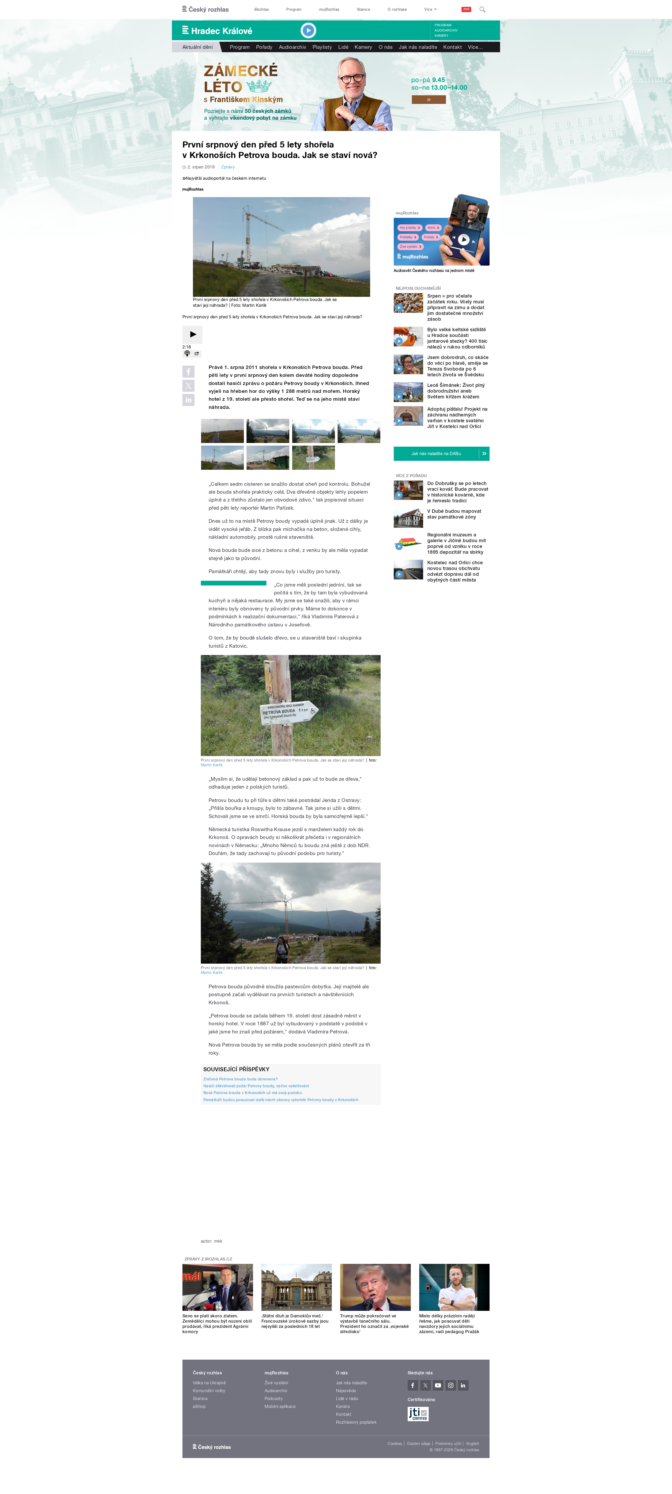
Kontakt (452, 47)
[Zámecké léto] (336, 91)
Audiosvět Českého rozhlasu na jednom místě (434, 270)
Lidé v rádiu (347, 1398)
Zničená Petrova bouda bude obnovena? (240, 1079)
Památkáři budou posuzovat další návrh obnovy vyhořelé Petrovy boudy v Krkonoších (280, 1100)
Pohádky (406, 237)
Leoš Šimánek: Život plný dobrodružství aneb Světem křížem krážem (456, 390)
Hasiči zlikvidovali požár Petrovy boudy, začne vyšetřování (256, 1086)
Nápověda (346, 1390)
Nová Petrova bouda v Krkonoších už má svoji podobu (252, 1093)
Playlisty (322, 47)
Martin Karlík (212, 765)
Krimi (431, 228)
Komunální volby (209, 1390)
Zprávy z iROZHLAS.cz (208, 1259)
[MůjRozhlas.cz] (192, 189)
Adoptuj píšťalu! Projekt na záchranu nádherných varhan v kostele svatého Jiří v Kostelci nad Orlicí (457, 417)
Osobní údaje (418, 1444)
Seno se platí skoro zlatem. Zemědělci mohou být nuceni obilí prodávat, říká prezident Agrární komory (217, 1323)
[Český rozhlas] (205, 9)
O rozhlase (397, 9)
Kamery (441, 36)
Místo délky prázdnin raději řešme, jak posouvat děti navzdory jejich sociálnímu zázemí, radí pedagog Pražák (449, 1323)
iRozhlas (261, 9)
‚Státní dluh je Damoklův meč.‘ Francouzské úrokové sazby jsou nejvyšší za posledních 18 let (295, 1321)
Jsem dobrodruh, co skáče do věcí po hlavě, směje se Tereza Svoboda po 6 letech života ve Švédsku (458, 366)
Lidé (343, 47)
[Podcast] (187, 354)
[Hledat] (482, 9)
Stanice (363, 9)
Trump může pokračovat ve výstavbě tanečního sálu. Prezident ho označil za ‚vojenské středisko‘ (374, 1323)
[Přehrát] (192, 335)
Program (293, 9)
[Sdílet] (196, 354)
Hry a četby (408, 228)
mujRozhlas (329, 9)
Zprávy (228, 167)
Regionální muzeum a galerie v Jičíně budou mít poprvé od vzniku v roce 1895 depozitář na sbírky (456, 543)
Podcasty (274, 1398)
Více (475, 47)
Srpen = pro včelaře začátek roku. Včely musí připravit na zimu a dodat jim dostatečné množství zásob (455, 307)
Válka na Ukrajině (209, 1382)
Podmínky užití (448, 1444)
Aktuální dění (197, 47)
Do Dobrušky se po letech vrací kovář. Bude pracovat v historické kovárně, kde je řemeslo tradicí (457, 492)
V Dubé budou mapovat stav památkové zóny (454, 514)
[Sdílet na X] (188, 386)
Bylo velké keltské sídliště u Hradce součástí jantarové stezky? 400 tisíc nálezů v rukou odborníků (457, 338)
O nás (386, 47)
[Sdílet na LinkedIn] (188, 400)
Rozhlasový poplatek (356, 1422)
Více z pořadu (411, 475)
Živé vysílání (408, 247)
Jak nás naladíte (418, 47)
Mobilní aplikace (280, 1406)
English (472, 1444)
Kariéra (343, 1406)
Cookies (395, 1444)
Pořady (264, 47)
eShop (199, 1406)
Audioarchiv (446, 30)
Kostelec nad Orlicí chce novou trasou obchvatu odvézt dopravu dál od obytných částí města (455, 571)
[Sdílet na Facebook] (188, 372)
